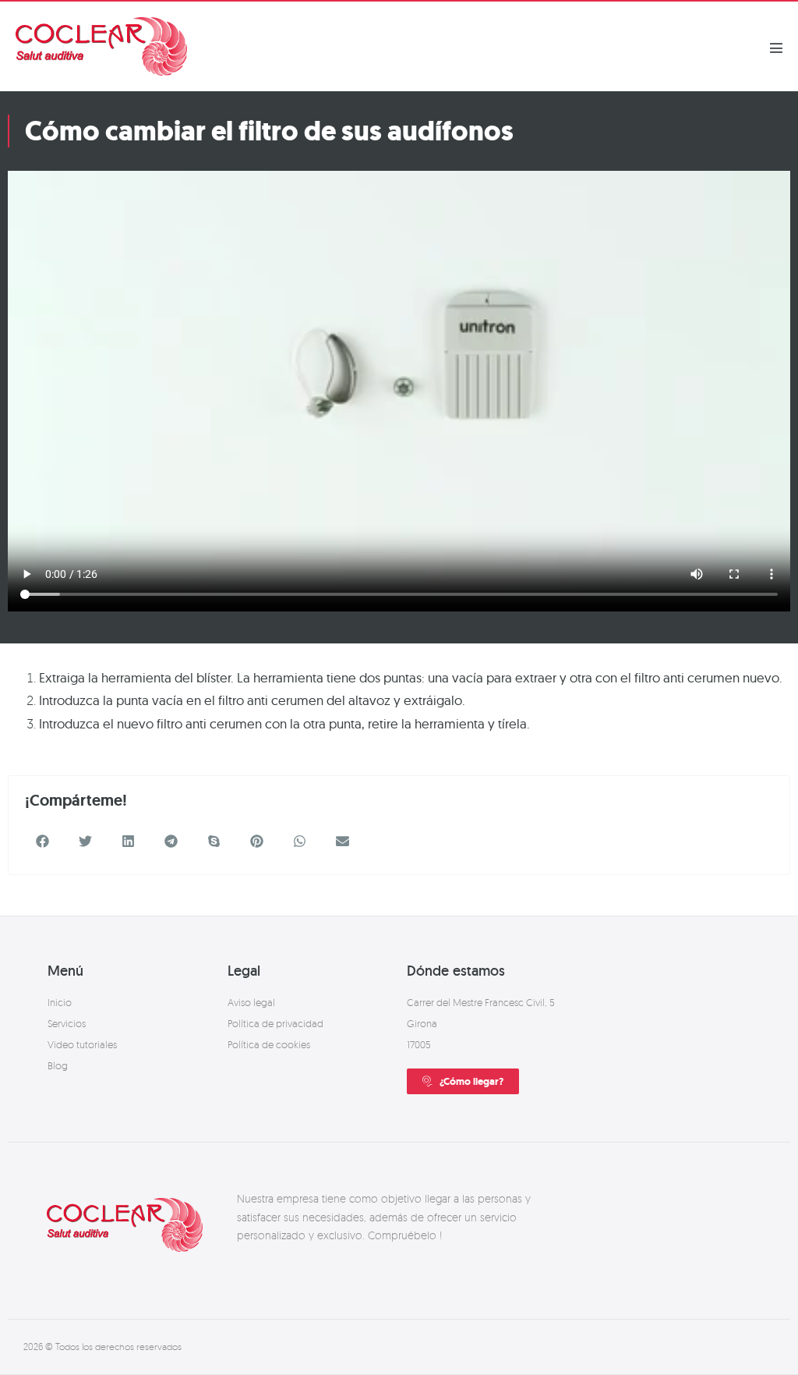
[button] (42, 841)
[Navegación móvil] (776, 47)
